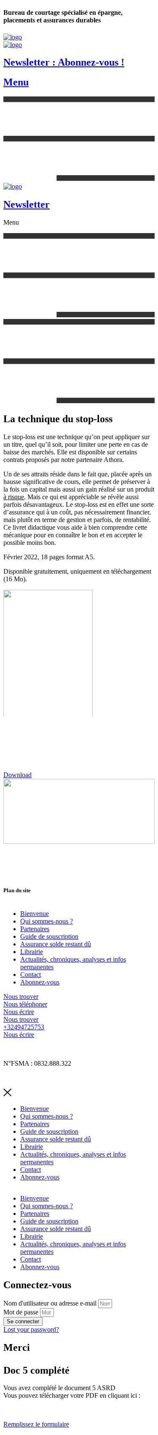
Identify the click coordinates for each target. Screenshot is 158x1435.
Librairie (31, 951)
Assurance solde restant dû (55, 944)
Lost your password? (31, 1329)
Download (17, 774)
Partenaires (34, 928)
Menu (16, 82)
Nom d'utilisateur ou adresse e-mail (49, 1303)
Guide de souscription (49, 936)
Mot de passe (20, 1312)
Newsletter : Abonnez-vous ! (63, 62)
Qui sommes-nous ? (46, 921)
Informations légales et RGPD (43, 1049)
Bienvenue (34, 913)
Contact (30, 974)
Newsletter (26, 204)
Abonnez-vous (39, 982)
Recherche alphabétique (35, 1077)
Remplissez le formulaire (36, 1424)
